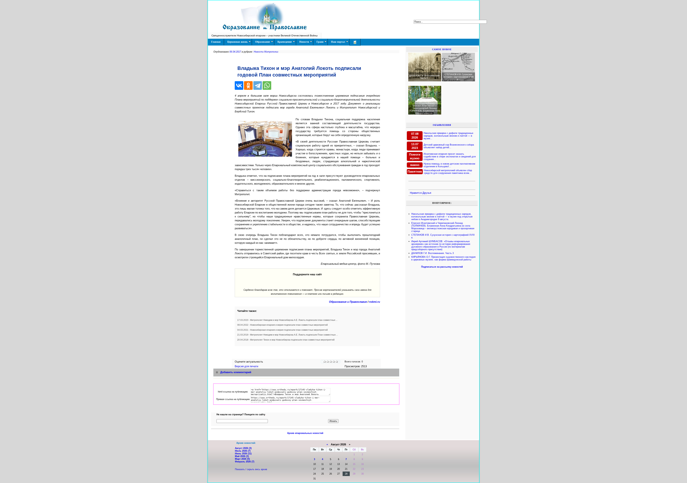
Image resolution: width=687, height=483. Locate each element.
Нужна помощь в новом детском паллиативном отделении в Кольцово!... (449, 165)
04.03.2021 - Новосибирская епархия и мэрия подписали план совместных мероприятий (282, 330)
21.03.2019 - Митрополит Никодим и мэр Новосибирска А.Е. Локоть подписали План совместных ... (287, 335)
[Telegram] (257, 85)
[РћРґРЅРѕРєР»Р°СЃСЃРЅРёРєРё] (248, 85)
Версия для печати (247, 366)
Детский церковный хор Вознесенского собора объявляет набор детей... (449, 146)
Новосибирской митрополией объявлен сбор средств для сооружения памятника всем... (448, 171)
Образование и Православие (348, 301)
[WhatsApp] (267, 85)
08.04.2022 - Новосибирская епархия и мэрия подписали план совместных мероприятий (282, 325)
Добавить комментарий (235, 372)
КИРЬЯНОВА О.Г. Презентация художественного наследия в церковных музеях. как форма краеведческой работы (443, 258)
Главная (216, 42)
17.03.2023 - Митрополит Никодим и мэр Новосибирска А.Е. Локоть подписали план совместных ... (287, 320)
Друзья (426, 192)
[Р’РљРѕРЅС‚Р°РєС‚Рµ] (239, 85)
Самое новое (442, 49)
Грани (319, 42)
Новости (304, 42)
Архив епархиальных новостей (305, 433)
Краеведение (284, 42)
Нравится (416, 192)
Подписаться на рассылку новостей (442, 266)
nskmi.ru (374, 301)
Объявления (442, 125)
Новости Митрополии (266, 51)
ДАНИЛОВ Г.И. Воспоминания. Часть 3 (432, 253)
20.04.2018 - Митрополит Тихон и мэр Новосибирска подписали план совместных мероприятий (286, 340)
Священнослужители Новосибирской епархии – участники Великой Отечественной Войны (264, 35)
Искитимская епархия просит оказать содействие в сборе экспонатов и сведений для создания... (450, 157)
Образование (262, 42)
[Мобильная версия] (354, 42)
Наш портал (338, 42)
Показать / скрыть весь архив (251, 469)
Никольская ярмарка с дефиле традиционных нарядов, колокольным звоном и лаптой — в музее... (448, 136)
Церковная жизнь (237, 42)
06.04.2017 (235, 51)
